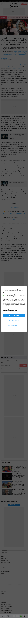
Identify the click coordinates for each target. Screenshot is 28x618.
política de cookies (8, 305)
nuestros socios (21, 292)
